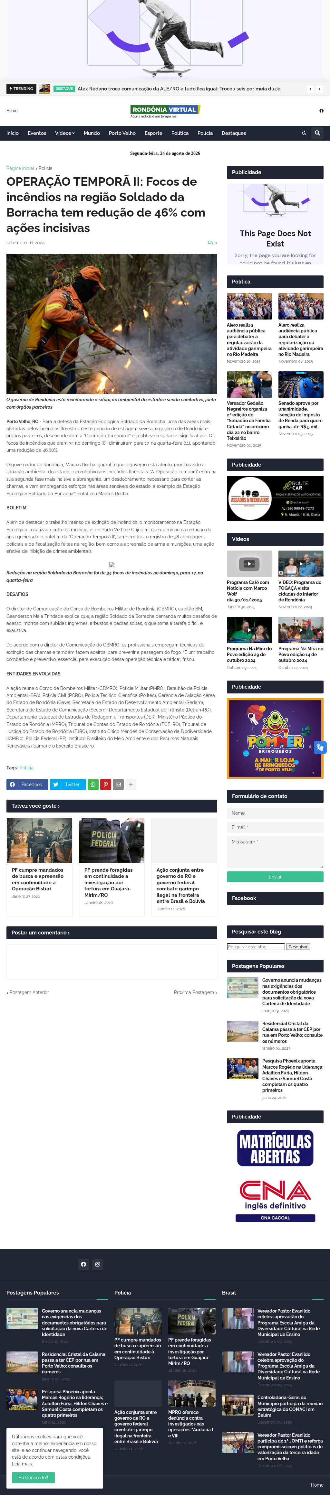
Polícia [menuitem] (205, 133)
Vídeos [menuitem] (63, 133)
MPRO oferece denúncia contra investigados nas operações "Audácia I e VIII (190, 1424)
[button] (310, 89)
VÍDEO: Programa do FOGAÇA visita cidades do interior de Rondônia (299, 591)
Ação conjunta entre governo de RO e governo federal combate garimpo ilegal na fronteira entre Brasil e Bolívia (181, 886)
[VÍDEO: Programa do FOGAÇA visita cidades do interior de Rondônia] (301, 564)
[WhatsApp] (93, 784)
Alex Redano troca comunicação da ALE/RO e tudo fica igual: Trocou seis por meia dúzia (179, 89)
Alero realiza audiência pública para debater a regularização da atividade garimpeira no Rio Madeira (249, 339)
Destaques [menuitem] (234, 133)
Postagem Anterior (29, 992)
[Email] (118, 784)
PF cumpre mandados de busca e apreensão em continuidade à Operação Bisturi (37, 879)
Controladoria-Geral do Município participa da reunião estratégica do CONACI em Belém (290, 1406)
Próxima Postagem (194, 992)
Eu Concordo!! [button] (33, 1477)
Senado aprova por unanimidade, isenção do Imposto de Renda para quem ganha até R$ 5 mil (300, 415)
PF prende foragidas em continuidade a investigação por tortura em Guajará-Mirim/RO (108, 882)
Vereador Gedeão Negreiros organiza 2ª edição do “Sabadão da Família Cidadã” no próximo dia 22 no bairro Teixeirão (249, 421)
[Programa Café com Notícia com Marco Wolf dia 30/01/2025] (249, 564)
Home (11, 110)
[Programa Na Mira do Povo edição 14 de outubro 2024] (301, 630)
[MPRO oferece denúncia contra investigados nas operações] (192, 1393)
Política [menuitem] (180, 133)
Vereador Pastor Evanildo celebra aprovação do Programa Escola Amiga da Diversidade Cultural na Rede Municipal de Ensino (288, 1322)
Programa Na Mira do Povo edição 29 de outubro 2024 (249, 654)
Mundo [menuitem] (92, 133)
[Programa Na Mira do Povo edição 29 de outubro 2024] (249, 630)
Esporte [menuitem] (153, 133)
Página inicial (20, 168)
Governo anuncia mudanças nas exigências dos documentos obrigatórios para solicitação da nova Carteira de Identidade (292, 992)
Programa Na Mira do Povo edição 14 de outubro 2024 (300, 654)
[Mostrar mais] (130, 784)
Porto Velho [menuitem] (122, 133)
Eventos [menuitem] (37, 133)
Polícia (46, 168)
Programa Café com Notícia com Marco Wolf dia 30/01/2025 (248, 591)
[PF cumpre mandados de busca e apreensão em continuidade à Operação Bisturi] (39, 840)
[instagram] (97, 1264)
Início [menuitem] (12, 133)
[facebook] (321, 110)
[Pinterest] (105, 784)
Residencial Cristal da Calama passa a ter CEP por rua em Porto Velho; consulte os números (292, 1032)
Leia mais (22, 1463)
